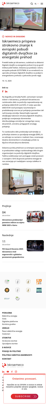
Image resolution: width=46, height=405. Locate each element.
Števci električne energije (12, 331)
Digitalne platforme (10, 321)
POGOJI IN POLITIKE (11, 351)
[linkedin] (3, 372)
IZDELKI (5, 328)
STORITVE (6, 337)
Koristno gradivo (9, 324)
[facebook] (11, 372)
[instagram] (16, 372)
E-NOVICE (6, 347)
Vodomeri (6, 334)
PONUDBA (7, 313)
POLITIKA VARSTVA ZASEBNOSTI (17, 355)
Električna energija (9, 316)
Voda (4, 319)
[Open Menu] (42, 3)
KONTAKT (6, 359)
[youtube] (8, 371)
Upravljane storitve (10, 343)
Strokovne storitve (9, 341)
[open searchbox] (32, 4)
